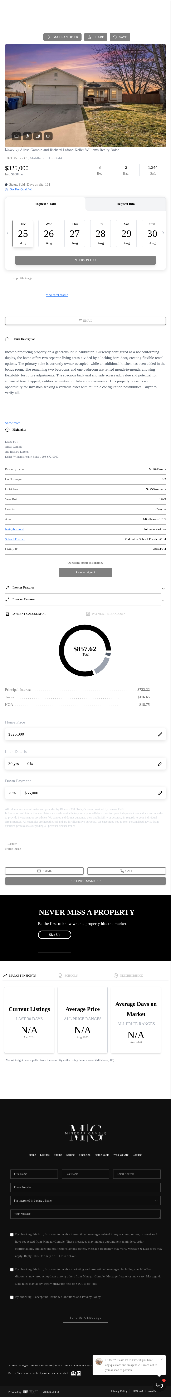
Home (32, 1154)
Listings (44, 1154)
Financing (85, 1154)
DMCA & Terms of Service (148, 1391)
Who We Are (120, 1154)
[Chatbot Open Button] (159, 1385)
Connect (137, 1154)
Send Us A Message (86, 1318)
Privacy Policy (91, 1296)
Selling (70, 1154)
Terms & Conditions (62, 1296)
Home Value (102, 1154)
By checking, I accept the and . (58, 1296)
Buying (58, 1154)
